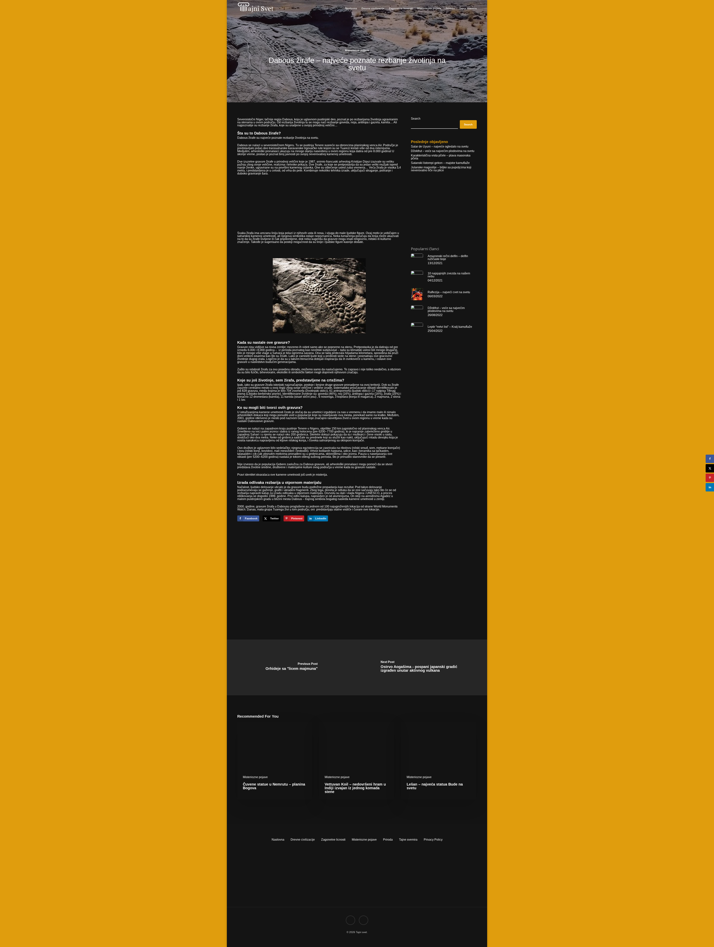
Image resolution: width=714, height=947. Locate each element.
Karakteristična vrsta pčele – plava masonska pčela (440, 157)
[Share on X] (710, 468)
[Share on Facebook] (710, 459)
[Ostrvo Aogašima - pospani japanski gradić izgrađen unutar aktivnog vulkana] (422, 667)
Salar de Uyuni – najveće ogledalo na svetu (439, 146)
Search (415, 118)
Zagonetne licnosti (333, 839)
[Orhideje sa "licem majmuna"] (291, 667)
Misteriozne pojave (357, 50)
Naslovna (278, 839)
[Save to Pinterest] (710, 478)
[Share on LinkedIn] (710, 487)
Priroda (388, 839)
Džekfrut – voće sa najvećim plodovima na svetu (442, 151)
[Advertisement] (319, 206)
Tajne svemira (408, 839)
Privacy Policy (433, 839)
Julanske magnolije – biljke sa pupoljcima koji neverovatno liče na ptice (441, 169)
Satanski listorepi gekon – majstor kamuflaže (440, 162)
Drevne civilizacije (303, 839)
